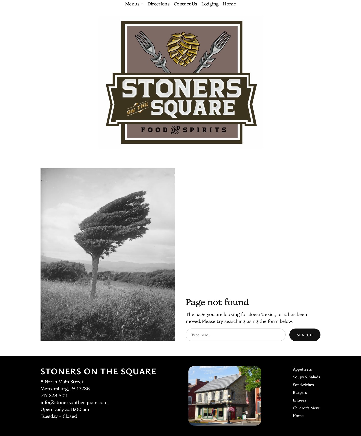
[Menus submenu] (142, 3)
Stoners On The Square (99, 371)
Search (305, 334)
